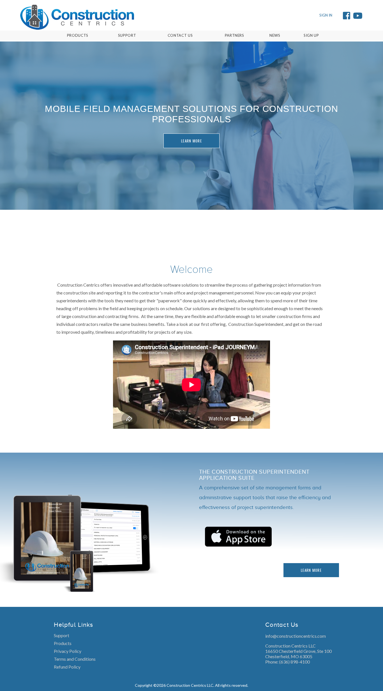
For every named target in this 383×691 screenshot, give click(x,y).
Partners (234, 35)
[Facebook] (346, 15)
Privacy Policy (67, 651)
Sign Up (311, 35)
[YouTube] (358, 15)
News (274, 35)
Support (61, 635)
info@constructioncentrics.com (295, 636)
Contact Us (180, 35)
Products (62, 643)
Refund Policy (67, 666)
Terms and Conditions (75, 659)
